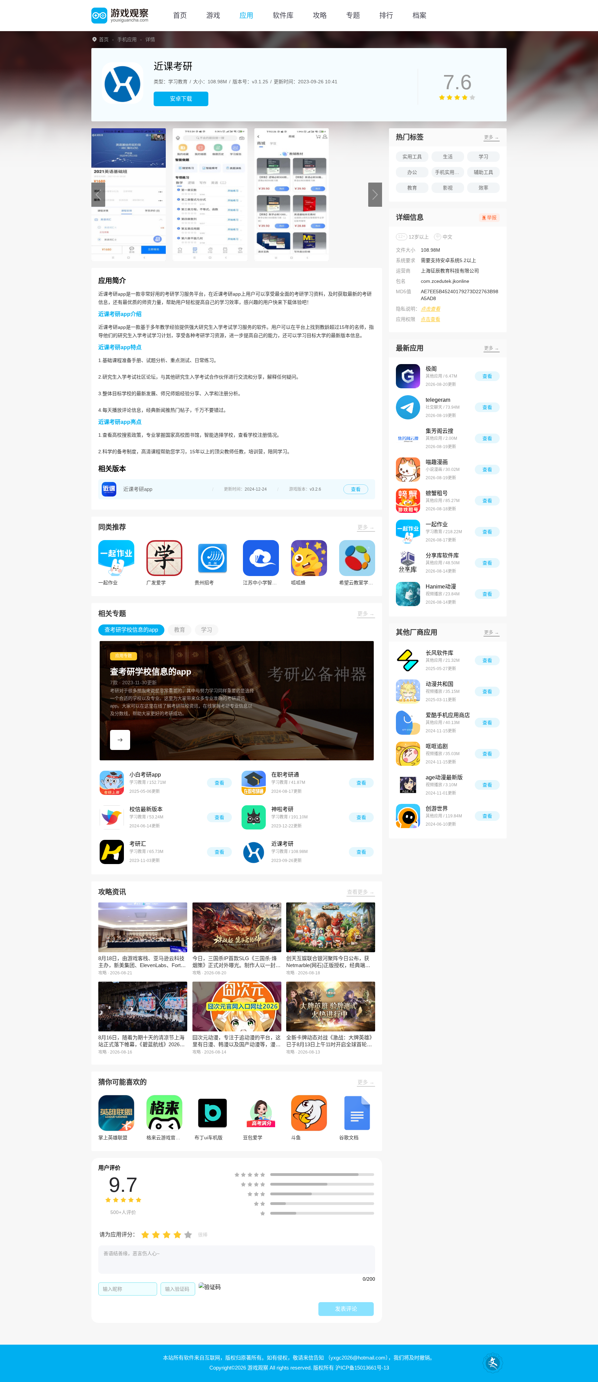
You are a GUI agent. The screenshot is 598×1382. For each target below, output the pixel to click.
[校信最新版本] (112, 817)
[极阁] (408, 376)
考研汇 (137, 844)
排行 (386, 15)
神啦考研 (282, 809)
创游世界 (437, 808)
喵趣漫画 (437, 462)
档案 (419, 15)
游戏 (213, 15)
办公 (412, 172)
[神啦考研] (254, 817)
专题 (353, 15)
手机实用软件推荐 (449, 172)
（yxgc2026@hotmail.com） (356, 1358)
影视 (448, 188)
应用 (246, 15)
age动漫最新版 (444, 777)
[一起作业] (408, 532)
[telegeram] (408, 407)
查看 (356, 489)
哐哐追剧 (437, 746)
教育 (412, 188)
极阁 (431, 369)
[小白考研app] (112, 783)
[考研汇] (112, 852)
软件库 (283, 15)
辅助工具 (483, 172)
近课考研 (282, 844)
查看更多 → (360, 892)
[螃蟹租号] (408, 501)
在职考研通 (285, 775)
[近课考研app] (109, 489)
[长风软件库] (408, 660)
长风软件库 (439, 653)
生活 (448, 156)
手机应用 (127, 39)
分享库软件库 (442, 555)
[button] (98, 195)
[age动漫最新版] (408, 785)
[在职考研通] (254, 783)
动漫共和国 (439, 684)
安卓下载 (181, 99)
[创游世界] (408, 816)
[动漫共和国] (408, 691)
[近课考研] (254, 852)
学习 (483, 156)
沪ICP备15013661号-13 (362, 1368)
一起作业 (437, 524)
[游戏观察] (119, 16)
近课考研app (137, 489)
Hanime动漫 (441, 587)
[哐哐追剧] (408, 754)
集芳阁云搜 (439, 431)
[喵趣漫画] (408, 469)
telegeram (438, 400)
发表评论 (346, 1309)
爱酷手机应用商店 (448, 715)
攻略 (320, 15)
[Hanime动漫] (408, 594)
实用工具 (412, 156)
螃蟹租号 (437, 493)
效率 (483, 188)
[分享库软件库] (408, 563)
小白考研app (145, 775)
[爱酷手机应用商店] (408, 723)
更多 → (365, 527)
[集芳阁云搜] (408, 438)
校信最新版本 (146, 809)
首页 (180, 15)
